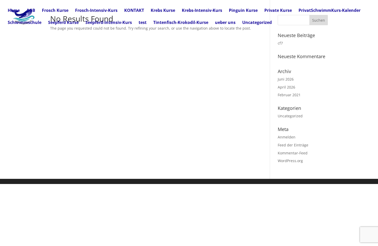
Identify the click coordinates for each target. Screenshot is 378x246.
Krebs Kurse (163, 10)
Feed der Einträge (293, 145)
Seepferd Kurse (63, 23)
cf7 (280, 43)
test (143, 23)
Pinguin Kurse (243, 10)
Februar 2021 (289, 94)
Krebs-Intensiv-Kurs (202, 10)
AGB (30, 10)
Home (14, 10)
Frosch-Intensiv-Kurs (96, 10)
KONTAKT (134, 10)
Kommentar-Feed (293, 153)
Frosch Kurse (55, 10)
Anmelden (286, 137)
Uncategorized (257, 23)
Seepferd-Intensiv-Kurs (108, 23)
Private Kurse (278, 10)
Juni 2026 (286, 79)
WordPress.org (290, 160)
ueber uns (225, 23)
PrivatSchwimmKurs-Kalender (330, 10)
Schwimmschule (24, 23)
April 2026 (286, 87)
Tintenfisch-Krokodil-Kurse (180, 23)
